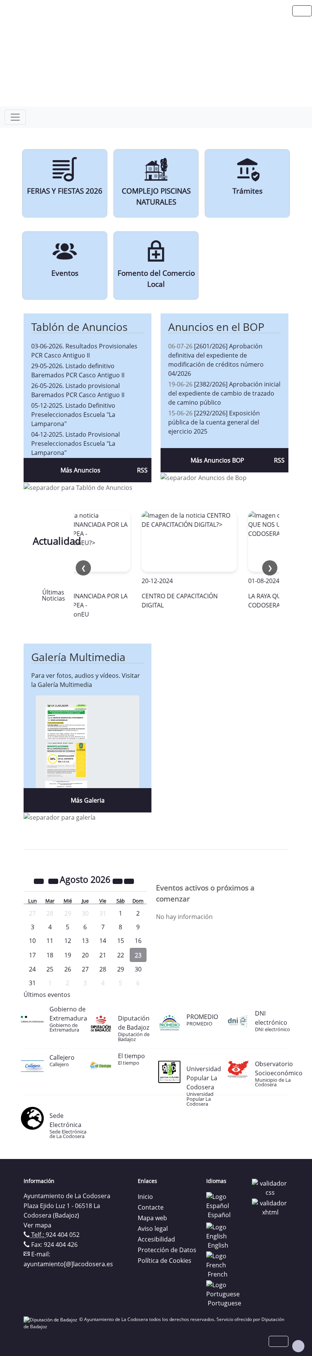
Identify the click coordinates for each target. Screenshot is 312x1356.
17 (32, 955)
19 (67, 955)
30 (138, 969)
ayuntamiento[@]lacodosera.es (68, 1264)
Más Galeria (88, 800)
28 (102, 969)
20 (85, 955)
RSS (142, 470)
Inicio (145, 1196)
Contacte (151, 1207)
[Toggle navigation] (15, 117)
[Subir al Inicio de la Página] (298, 1346)
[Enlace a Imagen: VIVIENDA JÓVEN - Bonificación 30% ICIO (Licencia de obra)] (66, 759)
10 (32, 940)
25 (49, 969)
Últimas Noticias (53, 595)
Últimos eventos (47, 994)
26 (67, 969)
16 (138, 940)
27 (85, 969)
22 (120, 955)
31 (32, 983)
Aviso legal (153, 1228)
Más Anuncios (80, 470)
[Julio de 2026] (54, 880)
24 (32, 969)
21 (102, 955)
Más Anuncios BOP (217, 460)
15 (120, 940)
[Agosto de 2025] (39, 880)
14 (102, 940)
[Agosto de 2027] (118, 880)
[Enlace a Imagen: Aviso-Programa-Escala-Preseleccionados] (66, 721)
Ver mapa (37, 1225)
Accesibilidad (156, 1239)
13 (85, 940)
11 (49, 940)
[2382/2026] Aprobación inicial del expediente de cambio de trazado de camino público (224, 393)
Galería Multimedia (78, 657)
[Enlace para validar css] (270, 1187)
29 (120, 969)
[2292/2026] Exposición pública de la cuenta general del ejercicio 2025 (214, 422)
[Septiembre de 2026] (129, 880)
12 (67, 940)
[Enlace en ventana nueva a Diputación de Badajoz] (51, 1319)
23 (138, 955)
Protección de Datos (167, 1250)
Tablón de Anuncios (79, 327)
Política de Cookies (164, 1260)
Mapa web (152, 1218)
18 (49, 955)
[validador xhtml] (270, 1207)
